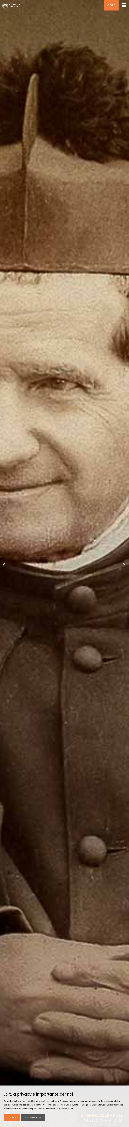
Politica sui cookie (33, 1117)
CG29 (111, 5)
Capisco (12, 1117)
